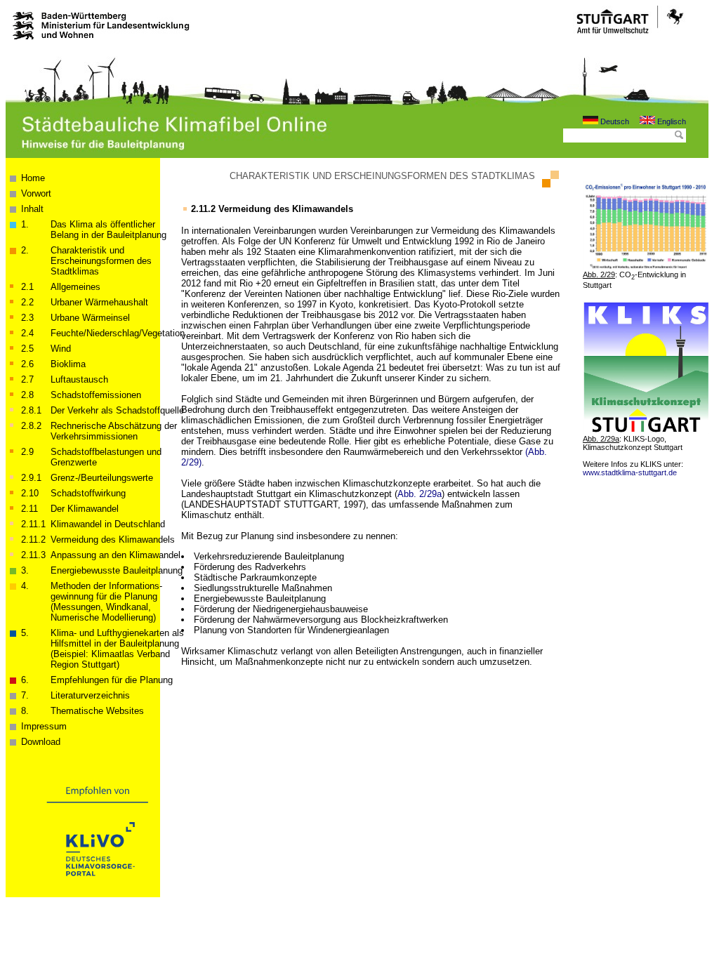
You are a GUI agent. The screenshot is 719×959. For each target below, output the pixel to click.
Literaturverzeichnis (90, 695)
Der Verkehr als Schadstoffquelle (117, 410)
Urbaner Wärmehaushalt (99, 302)
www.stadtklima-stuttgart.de (630, 472)
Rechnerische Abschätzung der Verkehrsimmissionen (114, 431)
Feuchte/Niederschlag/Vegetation (118, 333)
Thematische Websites (97, 711)
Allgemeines (75, 287)
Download (40, 741)
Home (33, 178)
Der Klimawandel (85, 508)
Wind (61, 348)
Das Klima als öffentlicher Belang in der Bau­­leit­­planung (108, 229)
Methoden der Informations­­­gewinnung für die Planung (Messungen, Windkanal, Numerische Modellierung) (106, 602)
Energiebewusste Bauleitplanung (117, 570)
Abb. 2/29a (419, 494)
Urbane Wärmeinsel (90, 317)
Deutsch (613, 121)
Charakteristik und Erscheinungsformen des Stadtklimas (101, 261)
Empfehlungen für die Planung (112, 680)
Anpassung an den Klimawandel (115, 555)
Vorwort (36, 193)
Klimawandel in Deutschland (108, 524)
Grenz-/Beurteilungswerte (102, 477)
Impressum (44, 726)
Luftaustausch (79, 379)
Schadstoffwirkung (88, 493)
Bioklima (68, 364)
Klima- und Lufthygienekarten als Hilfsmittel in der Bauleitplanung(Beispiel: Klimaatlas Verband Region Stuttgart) (117, 649)
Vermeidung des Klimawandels (113, 539)
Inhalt (32, 209)
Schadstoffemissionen (96, 395)
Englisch (670, 121)
